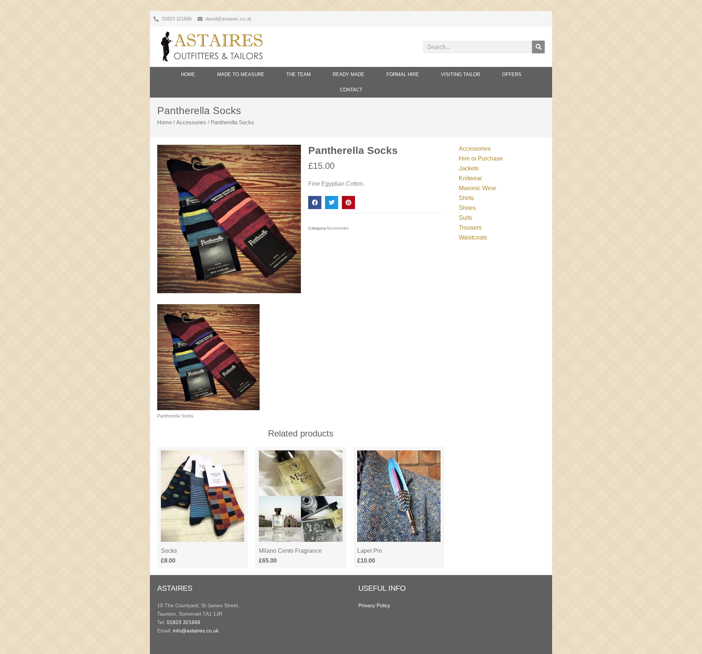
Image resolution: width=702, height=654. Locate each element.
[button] (314, 202)
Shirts (466, 198)
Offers (511, 74)
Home (188, 74)
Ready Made (349, 74)
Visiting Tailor (460, 74)
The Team (298, 74)
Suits (465, 218)
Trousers (470, 227)
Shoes (467, 208)
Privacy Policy (374, 605)
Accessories (191, 122)
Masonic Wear (477, 188)
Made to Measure (240, 74)
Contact (351, 89)
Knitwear (470, 178)
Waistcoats (473, 237)
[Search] (538, 47)
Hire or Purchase (481, 158)
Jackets (469, 168)
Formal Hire (402, 74)
